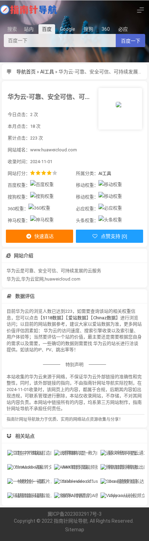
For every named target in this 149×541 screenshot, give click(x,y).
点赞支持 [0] (113, 236)
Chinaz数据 (104, 317)
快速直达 (43, 236)
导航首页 (26, 71)
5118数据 (52, 317)
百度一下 (130, 41)
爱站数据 (77, 317)
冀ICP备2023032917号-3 (74, 514)
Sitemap (74, 529)
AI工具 (47, 71)
